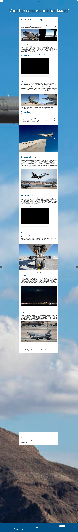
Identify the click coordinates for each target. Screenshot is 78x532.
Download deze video (24, 76)
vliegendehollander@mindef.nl (18, 529)
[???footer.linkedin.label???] (64, 526)
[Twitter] (62, 526)
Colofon (37, 525)
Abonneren (37, 527)
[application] (35, 66)
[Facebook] (60, 526)
